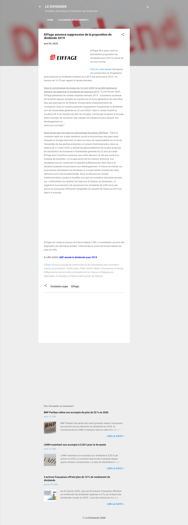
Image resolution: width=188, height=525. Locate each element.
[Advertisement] (141, 70)
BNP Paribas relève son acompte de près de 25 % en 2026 (76, 412)
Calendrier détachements (73, 20)
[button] (122, 35)
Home (50, 20)
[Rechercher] (148, 7)
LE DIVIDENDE (56, 7)
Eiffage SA (49, 264)
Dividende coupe (59, 286)
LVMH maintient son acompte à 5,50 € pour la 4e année (75, 444)
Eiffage (75, 286)
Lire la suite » (115, 436)
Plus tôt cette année (100, 69)
